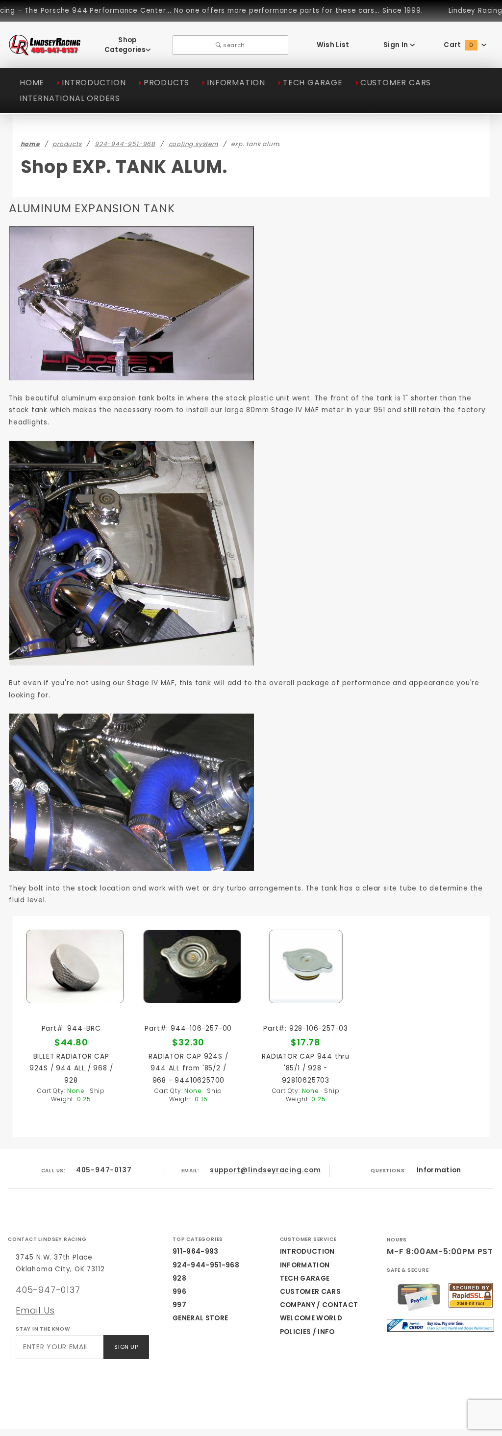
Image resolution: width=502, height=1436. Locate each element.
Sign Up (126, 1347)
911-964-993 (196, 1251)
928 (179, 1278)
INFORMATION (236, 82)
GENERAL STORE (200, 1318)
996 (179, 1291)
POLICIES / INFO (307, 1332)
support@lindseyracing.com (265, 1170)
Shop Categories (125, 44)
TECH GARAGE (313, 82)
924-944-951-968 (206, 1265)
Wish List (333, 45)
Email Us (35, 1310)
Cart (458, 45)
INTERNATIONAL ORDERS (70, 98)
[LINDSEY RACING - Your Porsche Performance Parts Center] (45, 50)
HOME (32, 82)
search (233, 45)
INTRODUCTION (94, 82)
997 (179, 1305)
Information (439, 1170)
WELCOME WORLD (311, 1318)
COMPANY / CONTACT (319, 1305)
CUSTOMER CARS (395, 82)
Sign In (396, 45)
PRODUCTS (166, 82)
